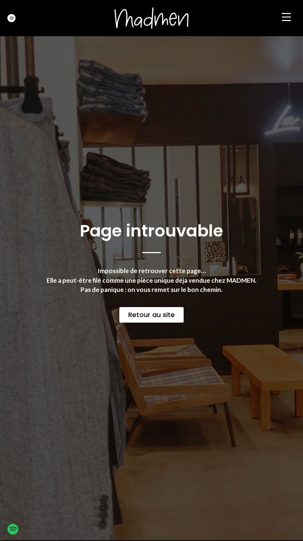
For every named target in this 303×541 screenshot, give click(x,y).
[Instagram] (11, 18)
